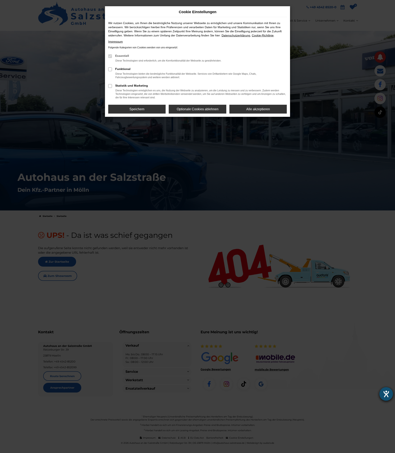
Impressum (115, 41)
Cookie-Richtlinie (263, 35)
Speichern (136, 109)
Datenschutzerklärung (236, 35)
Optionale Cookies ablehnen (197, 109)
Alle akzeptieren (258, 109)
